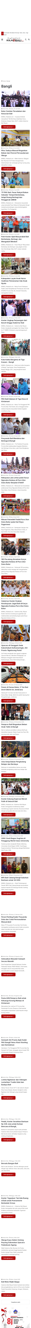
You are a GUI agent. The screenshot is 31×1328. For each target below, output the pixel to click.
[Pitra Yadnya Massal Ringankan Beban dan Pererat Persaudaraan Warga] (15, 138)
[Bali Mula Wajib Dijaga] (15, 1269)
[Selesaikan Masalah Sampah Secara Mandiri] (15, 946)
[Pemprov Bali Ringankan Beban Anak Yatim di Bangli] (15, 712)
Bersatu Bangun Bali (9, 1163)
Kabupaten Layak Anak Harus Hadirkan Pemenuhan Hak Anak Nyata (14, 280)
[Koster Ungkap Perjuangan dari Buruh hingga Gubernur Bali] (15, 308)
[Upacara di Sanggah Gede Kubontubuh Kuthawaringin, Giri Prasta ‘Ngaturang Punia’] (15, 633)
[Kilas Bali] (15, 39)
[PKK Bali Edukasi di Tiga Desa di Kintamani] (15, 386)
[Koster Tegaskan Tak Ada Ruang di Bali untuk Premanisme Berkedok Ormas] (15, 1185)
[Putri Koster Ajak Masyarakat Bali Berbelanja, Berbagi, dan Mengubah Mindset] (15, 224)
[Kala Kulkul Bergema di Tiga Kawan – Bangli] (15, 347)
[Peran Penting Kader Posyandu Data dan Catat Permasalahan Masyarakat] (15, 904)
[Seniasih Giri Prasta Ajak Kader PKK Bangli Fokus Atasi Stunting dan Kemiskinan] (15, 1027)
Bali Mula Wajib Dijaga (10, 1282)
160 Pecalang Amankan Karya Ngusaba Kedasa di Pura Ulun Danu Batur (13, 561)
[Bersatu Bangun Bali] (15, 1151)
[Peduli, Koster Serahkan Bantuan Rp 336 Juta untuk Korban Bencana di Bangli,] (15, 1109)
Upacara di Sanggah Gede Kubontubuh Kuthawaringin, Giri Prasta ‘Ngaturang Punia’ (14, 647)
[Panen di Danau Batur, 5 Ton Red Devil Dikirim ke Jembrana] (15, 675)
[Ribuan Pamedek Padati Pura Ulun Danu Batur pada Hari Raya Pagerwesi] (15, 507)
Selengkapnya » (8, 127)
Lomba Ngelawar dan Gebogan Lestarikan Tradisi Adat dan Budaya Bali (14, 1082)
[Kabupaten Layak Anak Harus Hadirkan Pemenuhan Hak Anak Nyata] (15, 266)
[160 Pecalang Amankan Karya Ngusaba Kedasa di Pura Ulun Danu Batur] (15, 547)
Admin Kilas (5, 108)
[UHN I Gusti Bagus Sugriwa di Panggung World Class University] (15, 826)
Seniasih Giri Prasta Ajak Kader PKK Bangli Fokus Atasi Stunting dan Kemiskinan (14, 1042)
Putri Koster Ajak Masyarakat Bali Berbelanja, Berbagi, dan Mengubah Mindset (15, 239)
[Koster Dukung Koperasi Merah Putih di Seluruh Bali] (15, 786)
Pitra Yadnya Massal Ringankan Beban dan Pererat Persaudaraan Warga (15, 152)
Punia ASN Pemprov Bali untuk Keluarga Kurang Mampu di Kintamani (13, 1000)
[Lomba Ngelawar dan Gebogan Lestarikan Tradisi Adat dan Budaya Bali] (15, 1067)
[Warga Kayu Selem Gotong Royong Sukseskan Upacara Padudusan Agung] (15, 1227)
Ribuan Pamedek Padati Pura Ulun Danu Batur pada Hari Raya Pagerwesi (15, 521)
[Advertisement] (15, 16)
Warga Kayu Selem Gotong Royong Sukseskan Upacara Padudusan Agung (13, 1242)
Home (4, 81)
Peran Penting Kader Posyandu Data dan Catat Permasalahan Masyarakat (14, 919)
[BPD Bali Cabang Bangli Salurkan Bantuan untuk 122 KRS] (15, 865)
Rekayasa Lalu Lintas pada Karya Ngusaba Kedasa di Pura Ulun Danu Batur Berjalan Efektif (15, 480)
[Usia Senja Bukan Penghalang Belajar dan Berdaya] (15, 749)
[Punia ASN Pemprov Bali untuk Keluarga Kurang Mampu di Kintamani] (15, 986)
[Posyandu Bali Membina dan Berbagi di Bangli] (15, 426)
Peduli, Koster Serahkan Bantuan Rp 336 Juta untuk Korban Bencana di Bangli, (14, 1124)
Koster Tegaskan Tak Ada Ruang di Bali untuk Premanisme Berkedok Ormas (14, 1200)
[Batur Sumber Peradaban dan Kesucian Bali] (15, 99)
